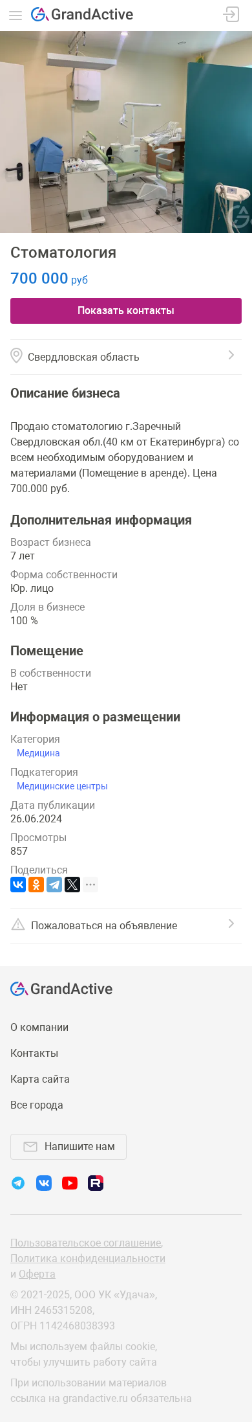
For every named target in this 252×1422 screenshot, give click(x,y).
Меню (15, 15)
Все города (36, 1105)
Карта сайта (40, 1079)
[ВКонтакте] (18, 884)
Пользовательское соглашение (85, 1243)
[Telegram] (54, 884)
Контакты (34, 1053)
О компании (39, 1027)
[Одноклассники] (36, 884)
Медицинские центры (62, 786)
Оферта (37, 1274)
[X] (72, 884)
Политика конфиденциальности (87, 1258)
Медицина (38, 753)
